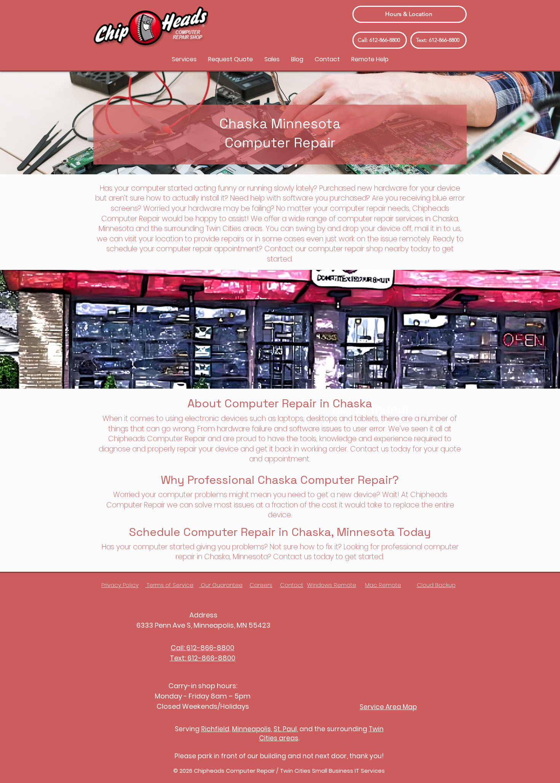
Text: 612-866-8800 (202, 658)
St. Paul (285, 729)
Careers (261, 585)
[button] (184, 59)
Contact (291, 585)
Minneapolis (251, 729)
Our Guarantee (221, 585)
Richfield (215, 729)
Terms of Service (169, 585)
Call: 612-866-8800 (202, 647)
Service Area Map (388, 706)
